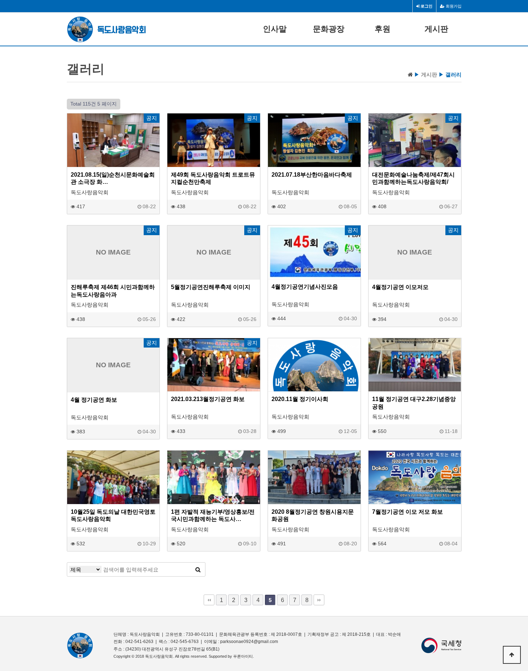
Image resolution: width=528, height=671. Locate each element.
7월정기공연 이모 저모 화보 (407, 511)
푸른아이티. (243, 656)
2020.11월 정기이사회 (300, 399)
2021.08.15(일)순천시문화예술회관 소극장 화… (113, 178)
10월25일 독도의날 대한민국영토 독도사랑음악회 (113, 515)
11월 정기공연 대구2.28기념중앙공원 (414, 402)
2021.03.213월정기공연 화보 (208, 399)
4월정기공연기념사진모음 (305, 286)
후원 (382, 28)
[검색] (198, 569)
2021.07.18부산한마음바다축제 (312, 174)
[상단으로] (512, 655)
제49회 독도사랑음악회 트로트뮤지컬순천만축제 (213, 178)
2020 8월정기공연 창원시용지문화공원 (313, 515)
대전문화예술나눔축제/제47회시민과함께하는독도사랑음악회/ (413, 178)
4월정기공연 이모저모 (400, 287)
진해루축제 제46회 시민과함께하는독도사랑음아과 (113, 290)
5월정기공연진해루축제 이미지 (210, 287)
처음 (209, 600)
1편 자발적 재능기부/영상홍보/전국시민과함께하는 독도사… (213, 515)
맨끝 (319, 600)
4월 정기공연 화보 (94, 399)
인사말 (275, 28)
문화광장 (328, 28)
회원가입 (453, 6)
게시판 (436, 28)
